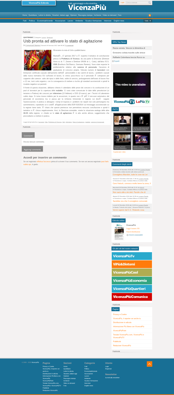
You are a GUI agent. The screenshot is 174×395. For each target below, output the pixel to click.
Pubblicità (117, 341)
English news (119, 21)
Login (122, 2)
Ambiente (79, 21)
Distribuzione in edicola (122, 322)
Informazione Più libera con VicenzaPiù (128, 326)
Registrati (108, 369)
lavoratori (41, 122)
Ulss (46, 122)
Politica (32, 21)
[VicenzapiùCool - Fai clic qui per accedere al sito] (132, 272)
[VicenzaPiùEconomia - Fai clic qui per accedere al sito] (132, 281)
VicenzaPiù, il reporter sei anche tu (127, 318)
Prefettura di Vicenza (55, 122)
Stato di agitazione (78, 122)
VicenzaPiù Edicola (39, 3)
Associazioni (60, 21)
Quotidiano (33, 15)
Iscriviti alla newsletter (112, 377)
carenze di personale (97, 122)
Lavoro (70, 21)
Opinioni (73, 15)
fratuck (142, 187)
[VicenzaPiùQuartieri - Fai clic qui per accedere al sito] (132, 289)
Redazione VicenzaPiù (122, 346)
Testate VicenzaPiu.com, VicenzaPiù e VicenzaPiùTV (128, 336)
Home (24, 15)
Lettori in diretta (44, 15)
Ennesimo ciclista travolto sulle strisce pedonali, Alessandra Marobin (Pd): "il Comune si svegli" (129, 53)
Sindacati (50, 37)
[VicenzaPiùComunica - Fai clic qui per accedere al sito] (132, 297)
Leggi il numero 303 (132, 228)
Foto (119, 15)
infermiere (69, 122)
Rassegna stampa (85, 15)
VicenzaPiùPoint (119, 331)
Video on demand (109, 15)
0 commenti (69, 45)
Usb (63, 122)
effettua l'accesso (44, 162)
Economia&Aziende (45, 21)
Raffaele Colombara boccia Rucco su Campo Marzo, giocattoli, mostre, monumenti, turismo (129, 57)
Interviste (107, 21)
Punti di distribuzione (133, 232)
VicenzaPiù (35, 362)
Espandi (116, 61)
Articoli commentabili (136, 235)
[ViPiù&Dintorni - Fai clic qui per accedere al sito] (132, 264)
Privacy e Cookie (120, 314)
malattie (87, 122)
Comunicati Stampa (32, 45)
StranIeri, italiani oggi (60, 15)
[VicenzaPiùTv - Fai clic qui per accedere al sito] (132, 256)
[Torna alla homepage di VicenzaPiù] (87, 7)
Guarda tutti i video (119, 152)
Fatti (25, 21)
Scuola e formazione (93, 21)
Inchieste (97, 15)
